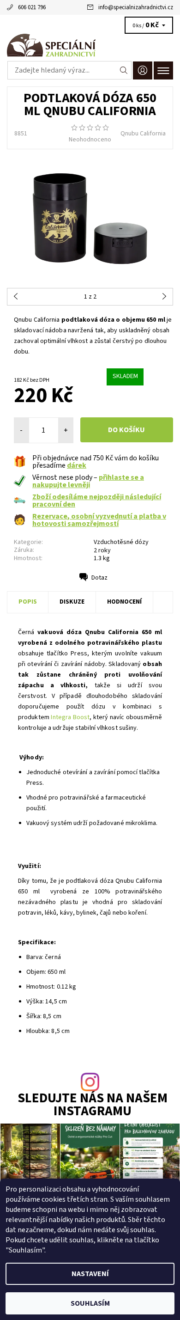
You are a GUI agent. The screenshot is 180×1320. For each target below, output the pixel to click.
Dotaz (99, 577)
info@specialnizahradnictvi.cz (135, 7)
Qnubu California (143, 133)
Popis (27, 601)
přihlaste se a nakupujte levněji (88, 481)
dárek (76, 465)
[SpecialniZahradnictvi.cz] (90, 45)
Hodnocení (124, 601)
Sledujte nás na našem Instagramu (93, 1105)
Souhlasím (90, 1303)
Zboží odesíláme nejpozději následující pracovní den (96, 500)
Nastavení (90, 1274)
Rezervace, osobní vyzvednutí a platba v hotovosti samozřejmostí (99, 520)
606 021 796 (32, 7)
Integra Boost (70, 717)
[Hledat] (124, 70)
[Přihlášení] (142, 70)
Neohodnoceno (90, 139)
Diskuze (72, 601)
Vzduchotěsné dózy (121, 542)
